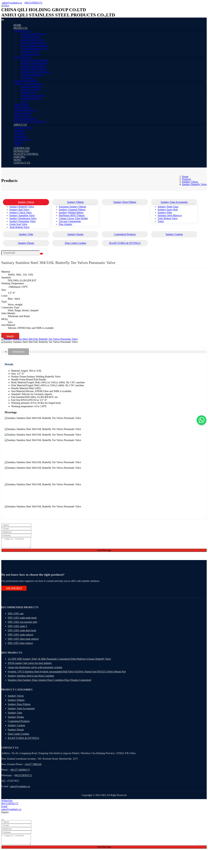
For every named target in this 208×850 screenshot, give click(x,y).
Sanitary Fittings (22, 57)
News (17, 159)
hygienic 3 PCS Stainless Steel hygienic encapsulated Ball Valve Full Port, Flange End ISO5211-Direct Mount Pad (67, 671)
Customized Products (25, 110)
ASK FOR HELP (14, 588)
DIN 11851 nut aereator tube (22, 622)
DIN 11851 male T (17, 626)
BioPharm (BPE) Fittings (34, 69)
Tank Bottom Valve (31, 54)
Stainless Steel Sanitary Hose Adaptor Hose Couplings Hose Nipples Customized (49, 680)
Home (17, 25)
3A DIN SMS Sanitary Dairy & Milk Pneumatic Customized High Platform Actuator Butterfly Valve (59, 658)
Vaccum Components (32, 75)
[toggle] (2, 19)
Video (17, 145)
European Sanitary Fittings (34, 60)
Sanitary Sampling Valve (33, 42)
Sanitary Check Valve (32, 39)
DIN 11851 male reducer (20, 634)
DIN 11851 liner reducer (20, 643)
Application (20, 136)
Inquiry (10, 336)
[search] (41, 253)
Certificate (19, 130)
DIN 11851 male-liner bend (22, 630)
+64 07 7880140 (32, 764)
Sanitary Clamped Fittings (34, 63)
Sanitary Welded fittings (33, 66)
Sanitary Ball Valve (31, 36)
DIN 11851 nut (15, 613)
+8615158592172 (33, 2)
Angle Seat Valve (30, 51)
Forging (18, 142)
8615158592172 (23, 775)
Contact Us (21, 162)
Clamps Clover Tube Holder (35, 72)
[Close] (2, 819)
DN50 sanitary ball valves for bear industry (30, 663)
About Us (20, 124)
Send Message (104, 550)
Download (19, 133)
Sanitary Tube (21, 104)
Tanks (24, 101)
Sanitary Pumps (22, 107)
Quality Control (22, 139)
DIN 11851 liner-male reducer (23, 638)
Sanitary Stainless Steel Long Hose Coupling (31, 675)
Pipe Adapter (27, 77)
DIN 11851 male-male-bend (22, 617)
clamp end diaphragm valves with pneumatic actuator (35, 667)
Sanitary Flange (22, 115)
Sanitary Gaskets (23, 113)
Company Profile (23, 127)
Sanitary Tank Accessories (27, 83)
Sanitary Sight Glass (31, 86)
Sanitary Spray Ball (31, 89)
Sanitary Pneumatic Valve (34, 48)
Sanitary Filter (28, 92)
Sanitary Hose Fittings (25, 80)
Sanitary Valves (22, 31)
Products (20, 28)
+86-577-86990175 (20, 769)
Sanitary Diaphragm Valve (34, 45)
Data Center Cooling (25, 118)
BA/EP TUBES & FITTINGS (30, 121)
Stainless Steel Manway (33, 95)
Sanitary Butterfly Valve (33, 34)
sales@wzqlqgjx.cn (12, 2)
